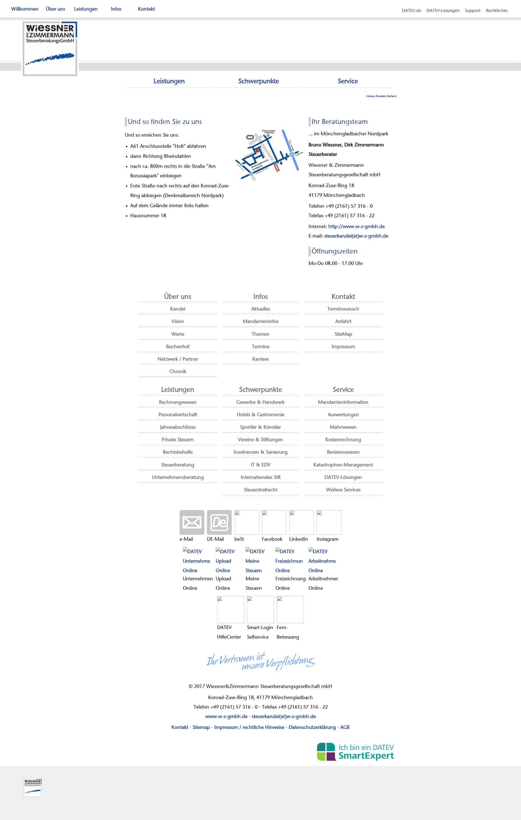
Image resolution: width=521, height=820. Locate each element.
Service (348, 81)
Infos (116, 9)
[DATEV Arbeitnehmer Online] (323, 560)
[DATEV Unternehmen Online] (198, 560)
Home (370, 96)
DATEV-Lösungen (443, 10)
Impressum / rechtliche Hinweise (249, 727)
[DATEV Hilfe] (230, 609)
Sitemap (201, 727)
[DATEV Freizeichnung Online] (290, 560)
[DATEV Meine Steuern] (259, 560)
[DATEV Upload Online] (229, 560)
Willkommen (25, 9)
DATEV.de (411, 10)
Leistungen (86, 9)
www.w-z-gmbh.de (226, 716)
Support (473, 10)
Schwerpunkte (258, 81)
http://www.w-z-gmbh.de (356, 226)
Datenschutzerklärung (312, 727)
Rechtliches (496, 10)
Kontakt (146, 9)
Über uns (55, 9)
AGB (345, 727)
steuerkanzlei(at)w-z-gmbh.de (356, 236)
